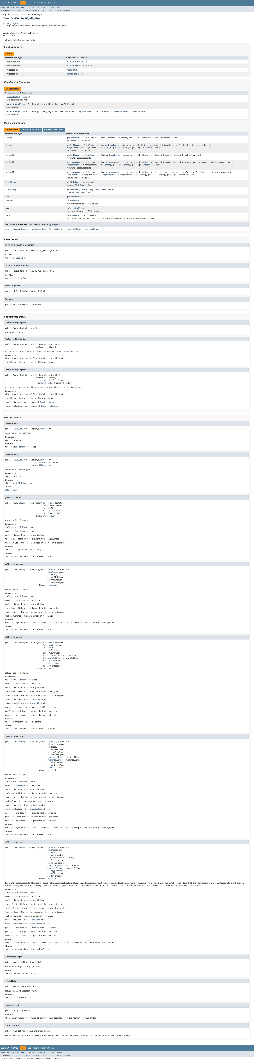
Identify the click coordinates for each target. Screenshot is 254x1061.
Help (52, 3)
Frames (32, 7)
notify (56, 229)
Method (35, 11)
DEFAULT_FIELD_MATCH (77, 62)
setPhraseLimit (74, 215)
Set (164, 172)
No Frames (41, 7)
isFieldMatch (73, 201)
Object (14, 36)
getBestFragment (75, 138)
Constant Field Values (16, 258)
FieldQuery (89, 138)
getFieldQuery (73, 182)
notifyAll (66, 229)
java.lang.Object (10, 23)
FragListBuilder (84, 111)
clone (7, 229)
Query (84, 182)
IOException (45, 465)
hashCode (46, 229)
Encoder (146, 148)
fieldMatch (72, 70)
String (9, 138)
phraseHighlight (75, 74)
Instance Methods (31, 130)
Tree (35, 3)
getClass (36, 229)
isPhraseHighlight (76, 208)
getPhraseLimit (74, 197)
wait (85, 229)
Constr (27, 11)
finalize (25, 229)
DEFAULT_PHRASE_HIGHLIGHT (79, 66)
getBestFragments (75, 155)
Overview (5, 3)
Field (19, 11)
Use (29, 3)
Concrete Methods (54, 130)
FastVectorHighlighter (17, 97)
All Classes (56, 7)
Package (14, 3)
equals (16, 229)
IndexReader (114, 138)
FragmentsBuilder (119, 111)
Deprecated (43, 3)
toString (77, 229)
